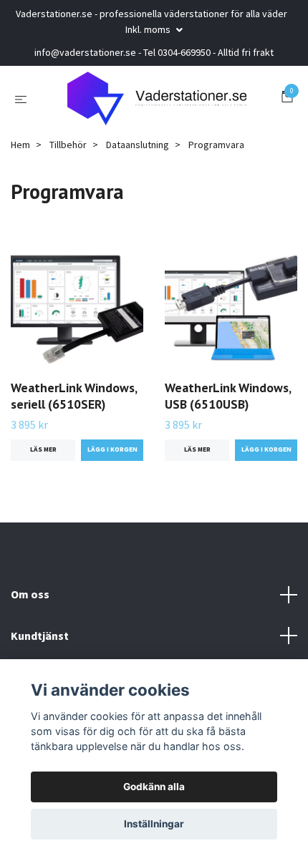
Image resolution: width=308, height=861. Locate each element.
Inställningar (154, 824)
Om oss (30, 598)
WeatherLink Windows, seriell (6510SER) (74, 400)
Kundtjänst (40, 639)
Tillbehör (68, 148)
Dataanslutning (137, 148)
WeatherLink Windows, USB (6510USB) (228, 400)
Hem (20, 148)
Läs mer (43, 453)
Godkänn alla (154, 786)
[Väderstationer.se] (157, 100)
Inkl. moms (149, 29)
